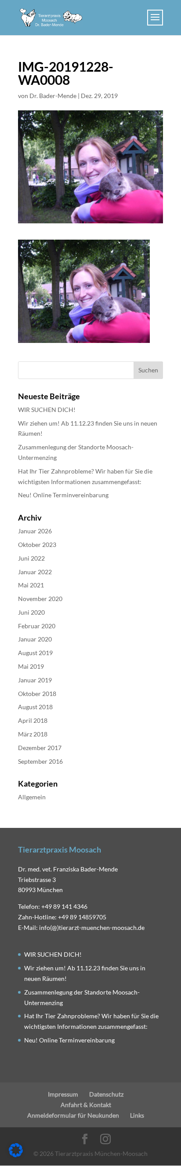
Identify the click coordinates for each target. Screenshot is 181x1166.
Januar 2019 (35, 680)
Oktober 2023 (37, 544)
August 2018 (35, 707)
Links (137, 1115)
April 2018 (32, 720)
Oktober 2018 (37, 693)
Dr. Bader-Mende (52, 95)
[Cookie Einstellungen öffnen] (16, 1155)
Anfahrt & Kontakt (86, 1104)
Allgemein (32, 797)
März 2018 (32, 734)
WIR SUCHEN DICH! (47, 409)
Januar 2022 (35, 572)
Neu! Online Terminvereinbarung (63, 495)
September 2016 (40, 761)
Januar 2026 (35, 531)
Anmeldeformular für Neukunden (73, 1115)
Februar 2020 (36, 626)
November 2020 (40, 598)
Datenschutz (106, 1094)
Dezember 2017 (40, 747)
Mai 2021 (31, 585)
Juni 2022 (31, 558)
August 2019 (35, 652)
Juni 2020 (31, 612)
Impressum (63, 1094)
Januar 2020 (35, 639)
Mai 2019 (31, 666)
